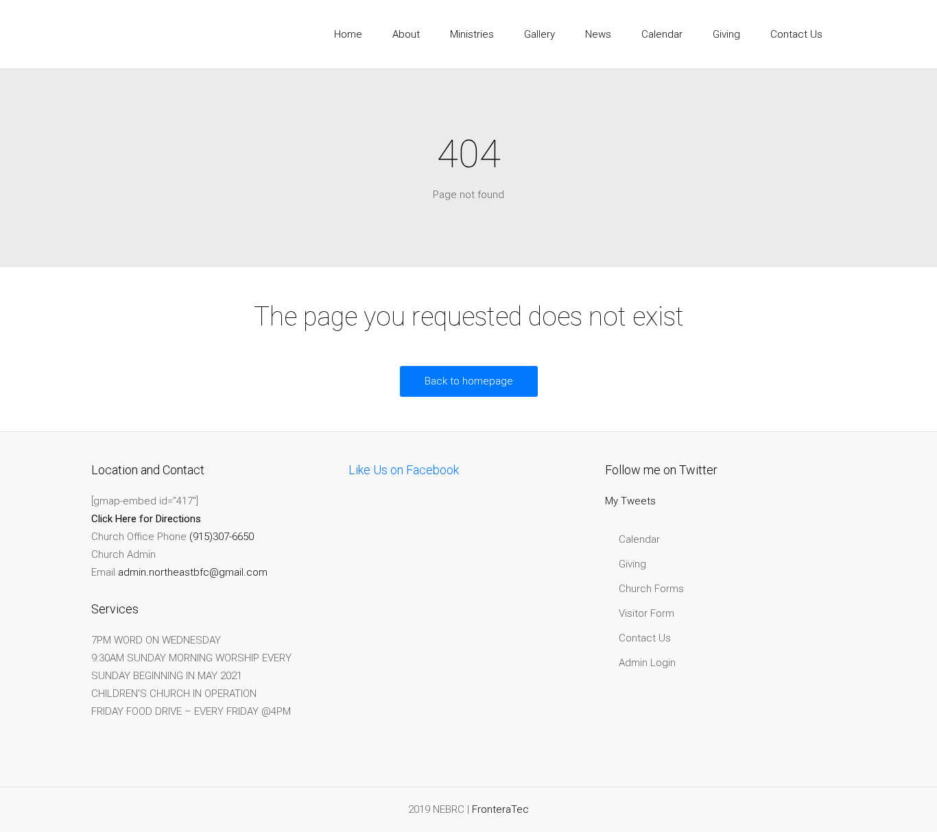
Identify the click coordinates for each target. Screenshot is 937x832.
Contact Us (645, 638)
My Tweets (630, 501)
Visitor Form (646, 613)
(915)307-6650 (221, 536)
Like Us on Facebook (403, 470)
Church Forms (651, 589)
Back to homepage (469, 381)
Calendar (639, 539)
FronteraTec (500, 809)
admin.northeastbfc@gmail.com (193, 572)
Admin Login (647, 663)
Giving (632, 564)
